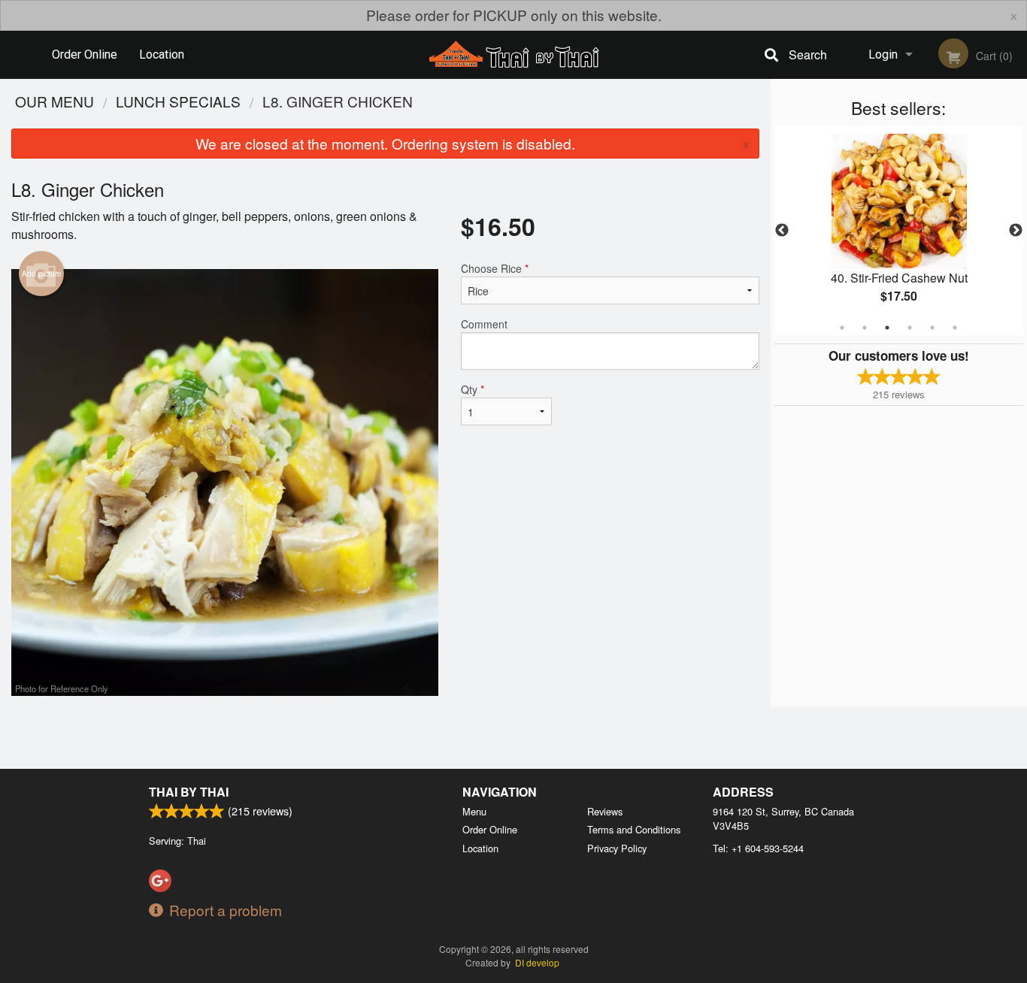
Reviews (605, 811)
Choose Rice (495, 268)
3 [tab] (887, 327)
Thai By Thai (189, 791)
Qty (472, 389)
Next (1015, 230)
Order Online (84, 54)
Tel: (758, 848)
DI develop (537, 962)
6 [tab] (954, 327)
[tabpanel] (899, 230)
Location (161, 54)
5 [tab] (932, 327)
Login (883, 54)
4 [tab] (909, 327)
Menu (474, 811)
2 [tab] (864, 327)
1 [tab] (842, 327)
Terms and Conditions (633, 829)
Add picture (42, 273)
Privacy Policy (617, 848)
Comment (484, 323)
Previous (781, 230)
